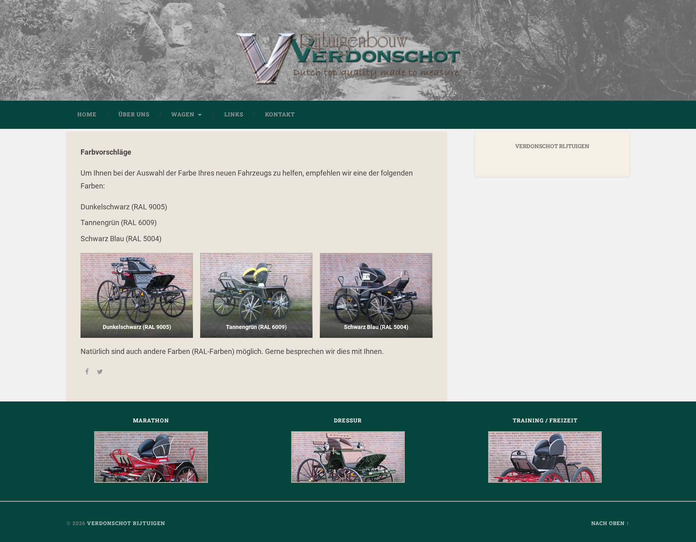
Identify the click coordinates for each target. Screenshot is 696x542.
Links (233, 114)
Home (87, 114)
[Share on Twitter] (99, 372)
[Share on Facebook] (87, 372)
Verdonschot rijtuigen (126, 523)
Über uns (133, 114)
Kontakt (280, 114)
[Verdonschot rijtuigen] (348, 62)
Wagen (183, 114)
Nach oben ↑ (610, 523)
